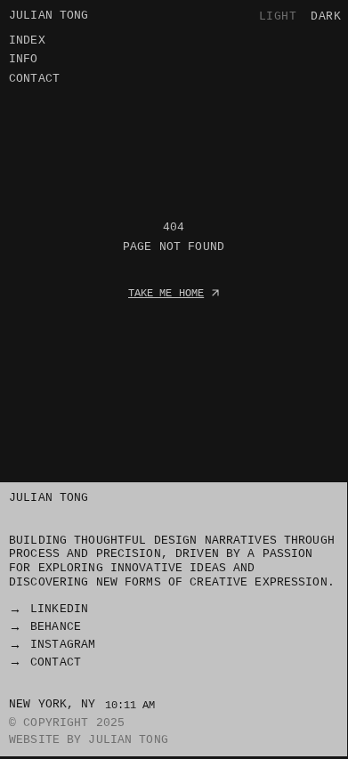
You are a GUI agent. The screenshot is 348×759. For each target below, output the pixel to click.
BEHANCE (55, 626)
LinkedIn (59, 609)
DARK (326, 16)
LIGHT (278, 16)
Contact (55, 662)
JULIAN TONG (48, 497)
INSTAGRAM (62, 644)
